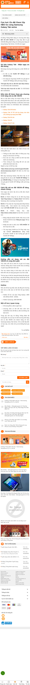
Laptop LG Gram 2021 (20, 571)
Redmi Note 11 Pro (5, 578)
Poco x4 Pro (3, 571)
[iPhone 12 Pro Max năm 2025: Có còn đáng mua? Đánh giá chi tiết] (15, 509)
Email (2, 371)
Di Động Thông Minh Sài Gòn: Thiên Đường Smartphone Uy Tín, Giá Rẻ (12, 447)
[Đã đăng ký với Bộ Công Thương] (6, 623)
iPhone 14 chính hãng (5, 580)
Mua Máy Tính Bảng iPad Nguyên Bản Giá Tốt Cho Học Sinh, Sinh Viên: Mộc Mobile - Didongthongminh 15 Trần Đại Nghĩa (15, 495)
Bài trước (4, 337)
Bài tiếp (26, 337)
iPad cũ (17, 577)
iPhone (17, 581)
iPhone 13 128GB (19, 573)
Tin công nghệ (6, 15)
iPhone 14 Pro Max (20, 582)
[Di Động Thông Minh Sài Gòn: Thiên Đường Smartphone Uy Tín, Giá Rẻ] (15, 440)
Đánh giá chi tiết (20, 15)
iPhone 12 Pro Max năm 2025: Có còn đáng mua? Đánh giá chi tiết (13, 521)
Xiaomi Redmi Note (20, 584)
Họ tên (3, 365)
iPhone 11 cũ (3, 574)
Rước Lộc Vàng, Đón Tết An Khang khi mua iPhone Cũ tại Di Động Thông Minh (15, 539)
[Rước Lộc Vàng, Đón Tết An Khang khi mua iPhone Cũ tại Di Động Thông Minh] (15, 531)
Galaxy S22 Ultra (4, 581)
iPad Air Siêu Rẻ (4, 582)
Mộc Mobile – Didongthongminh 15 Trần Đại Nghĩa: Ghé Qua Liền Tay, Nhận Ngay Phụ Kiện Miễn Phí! (14, 470)
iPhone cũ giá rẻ (4, 573)
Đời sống (5, 18)
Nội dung (4, 354)
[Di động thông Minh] (7, 2)
